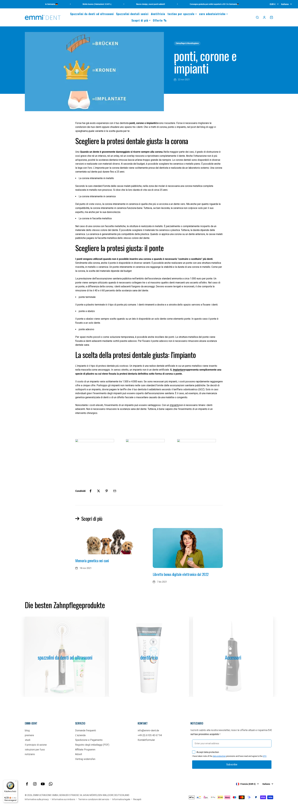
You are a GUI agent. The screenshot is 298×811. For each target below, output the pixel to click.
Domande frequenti (85, 730)
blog (27, 730)
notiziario (30, 754)
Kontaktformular (146, 739)
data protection (219, 756)
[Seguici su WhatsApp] (51, 784)
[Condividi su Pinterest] (107, 491)
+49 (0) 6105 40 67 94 (150, 735)
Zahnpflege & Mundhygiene (187, 43)
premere (29, 735)
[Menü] (16, 782)
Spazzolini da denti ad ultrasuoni (92, 14)
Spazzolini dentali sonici (132, 14)
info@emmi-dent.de (148, 730)
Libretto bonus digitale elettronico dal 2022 (181, 574)
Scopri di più (139, 20)
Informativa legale (121, 799)
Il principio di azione (36, 744)
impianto (174, 405)
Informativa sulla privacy (37, 799)
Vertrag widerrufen (85, 759)
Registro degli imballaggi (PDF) (92, 744)
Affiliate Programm (85, 749)
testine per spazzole (180, 14)
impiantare (179, 369)
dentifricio (158, 14)
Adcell (78, 754)
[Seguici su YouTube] (43, 784)
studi (27, 739)
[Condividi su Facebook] (90, 491)
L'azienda (80, 735)
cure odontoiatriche (212, 14)
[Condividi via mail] (115, 491)
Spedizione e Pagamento (89, 739)
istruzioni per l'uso (35, 749)
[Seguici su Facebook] (27, 784)
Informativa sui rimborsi (63, 799)
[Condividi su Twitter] (98, 491)
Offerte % (160, 20)
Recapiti (137, 799)
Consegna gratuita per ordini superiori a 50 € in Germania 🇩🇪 (203, 4)
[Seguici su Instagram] (35, 784)
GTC (264, 756)
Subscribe (231, 764)
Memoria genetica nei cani (92, 560)
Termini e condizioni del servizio (93, 799)
